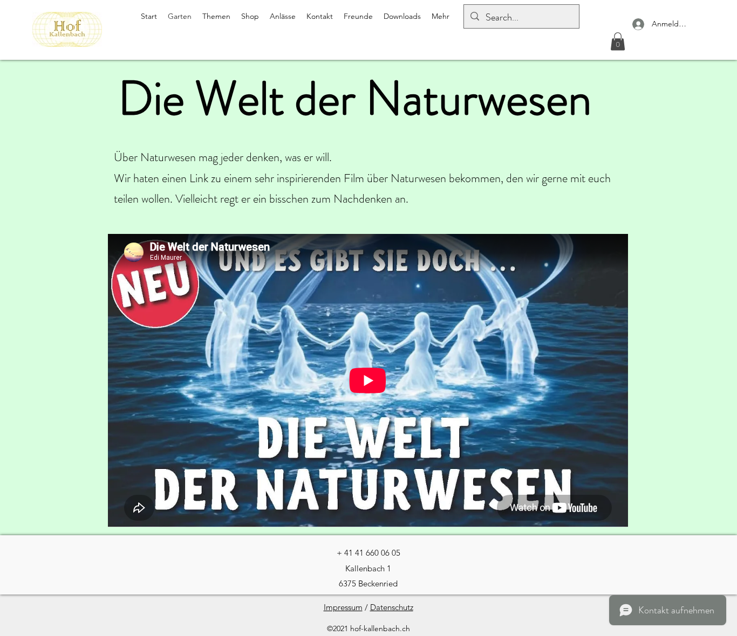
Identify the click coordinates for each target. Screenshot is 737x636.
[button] (617, 41)
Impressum (343, 607)
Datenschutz (391, 607)
